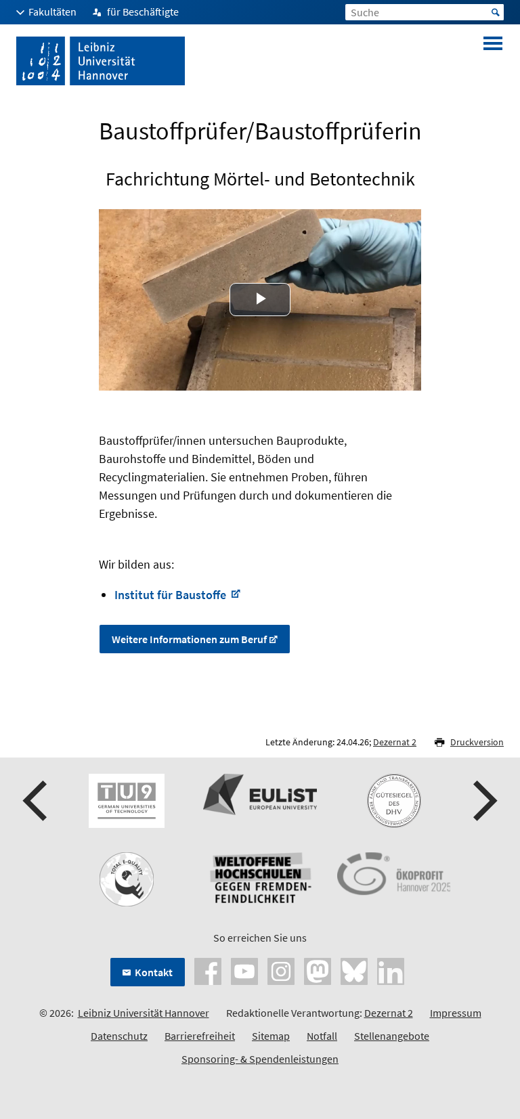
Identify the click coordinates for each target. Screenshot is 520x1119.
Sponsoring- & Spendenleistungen (260, 1059)
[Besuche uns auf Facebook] (208, 969)
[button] (36, 801)
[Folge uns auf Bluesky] (354, 969)
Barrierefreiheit (200, 1036)
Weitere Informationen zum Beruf (189, 639)
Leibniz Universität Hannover (143, 1012)
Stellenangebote (391, 1036)
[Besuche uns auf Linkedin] (390, 969)
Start (496, 12)
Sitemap (271, 1036)
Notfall (322, 1036)
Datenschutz (119, 1036)
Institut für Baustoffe (171, 594)
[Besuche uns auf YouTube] (244, 969)
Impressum (455, 1012)
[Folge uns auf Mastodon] (317, 969)
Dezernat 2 (394, 742)
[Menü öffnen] (493, 61)
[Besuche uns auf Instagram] (281, 969)
